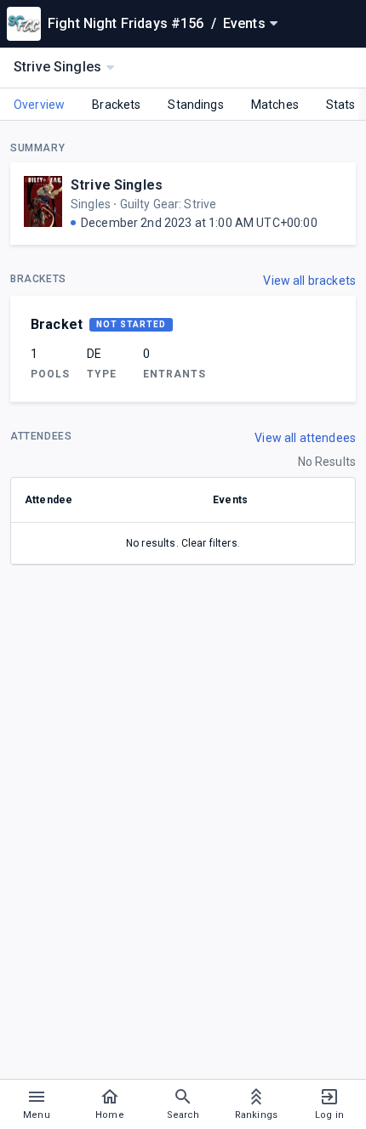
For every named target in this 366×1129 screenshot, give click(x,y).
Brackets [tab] (116, 104)
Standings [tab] (195, 104)
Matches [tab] (275, 104)
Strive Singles (117, 185)
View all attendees (305, 438)
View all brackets (309, 280)
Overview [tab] (39, 104)
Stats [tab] (341, 104)
